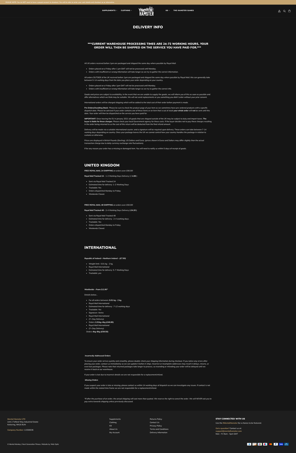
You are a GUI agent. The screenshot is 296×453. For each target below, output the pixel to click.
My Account (114, 432)
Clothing (113, 422)
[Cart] (289, 11)
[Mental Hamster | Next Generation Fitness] (146, 11)
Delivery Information (158, 432)
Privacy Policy (156, 426)
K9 (110, 426)
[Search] (284, 11)
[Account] (279, 11)
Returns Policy (156, 419)
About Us (113, 429)
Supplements (115, 419)
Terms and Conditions (159, 429)
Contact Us (154, 422)
